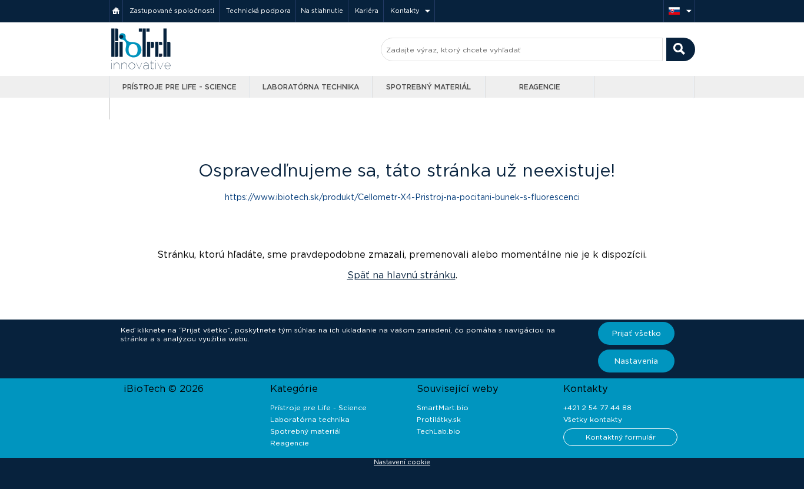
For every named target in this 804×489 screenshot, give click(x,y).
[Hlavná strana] (115, 11)
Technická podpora (258, 10)
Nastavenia (636, 361)
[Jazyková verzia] (679, 11)
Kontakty (405, 10)
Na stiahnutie (322, 10)
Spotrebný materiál (428, 86)
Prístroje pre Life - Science (179, 86)
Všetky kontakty (592, 419)
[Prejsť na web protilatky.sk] (645, 87)
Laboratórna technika (311, 86)
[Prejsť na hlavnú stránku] (140, 68)
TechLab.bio (438, 431)
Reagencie (539, 86)
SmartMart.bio (443, 407)
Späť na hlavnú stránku (401, 275)
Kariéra (366, 10)
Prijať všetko (636, 333)
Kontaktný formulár (621, 437)
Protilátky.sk (439, 419)
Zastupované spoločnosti (171, 10)
